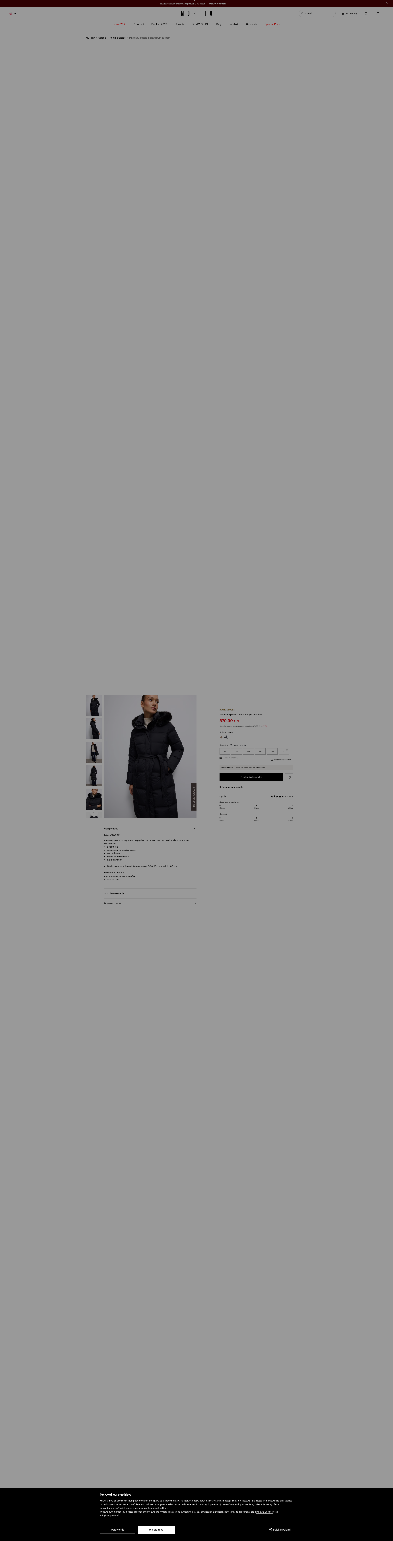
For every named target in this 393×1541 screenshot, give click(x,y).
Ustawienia (117, 1529)
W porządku (156, 1529)
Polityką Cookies (264, 1511)
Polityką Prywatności (110, 1515)
